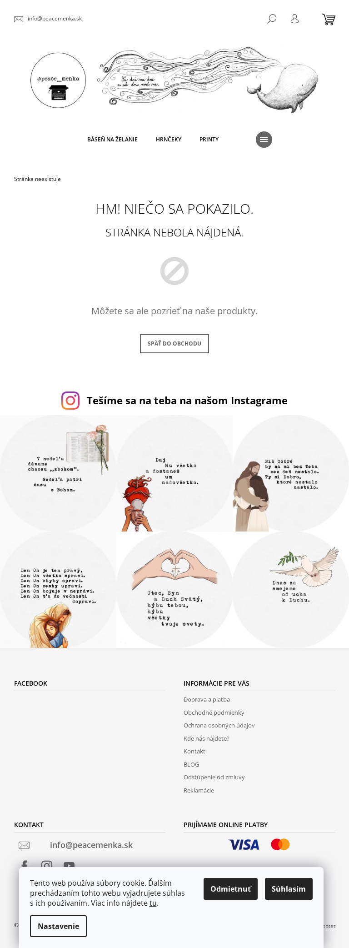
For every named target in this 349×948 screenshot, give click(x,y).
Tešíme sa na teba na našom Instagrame (187, 400)
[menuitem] (112, 139)
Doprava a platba (207, 699)
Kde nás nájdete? (206, 738)
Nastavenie (58, 926)
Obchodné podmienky (214, 712)
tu (153, 903)
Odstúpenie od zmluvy (214, 777)
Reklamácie (199, 790)
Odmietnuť (230, 889)
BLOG (191, 764)
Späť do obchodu (174, 343)
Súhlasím (289, 889)
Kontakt (194, 751)
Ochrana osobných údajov (219, 725)
